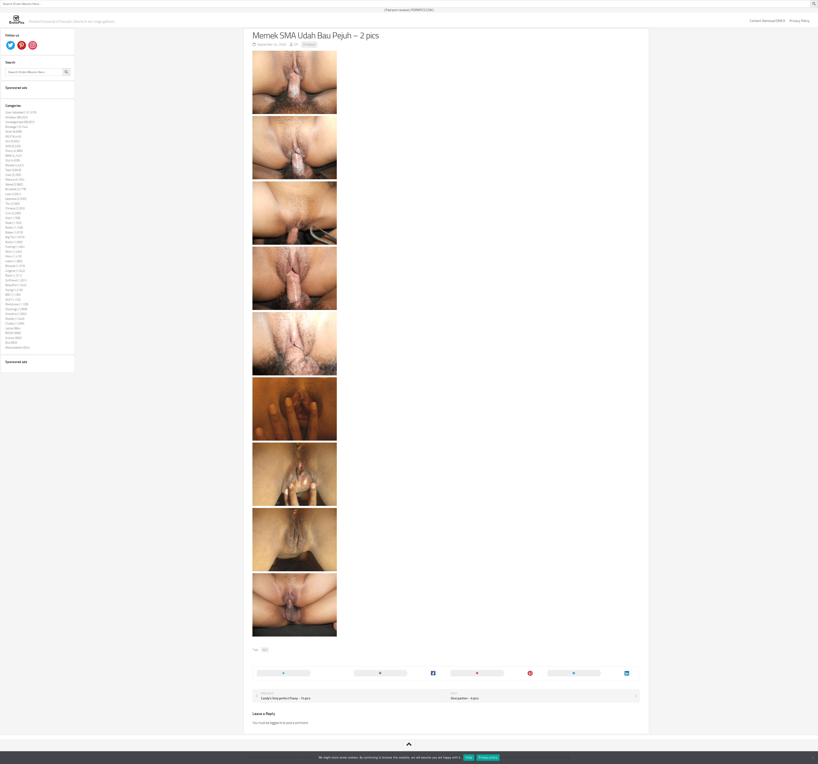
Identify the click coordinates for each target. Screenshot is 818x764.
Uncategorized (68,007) (20, 122)
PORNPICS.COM (422, 10)
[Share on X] (301, 673)
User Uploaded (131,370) (21, 112)
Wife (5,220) (13, 146)
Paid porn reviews (397, 10)
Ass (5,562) (12, 141)
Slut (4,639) (12, 160)
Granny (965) (13, 338)
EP (296, 44)
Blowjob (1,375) (15, 266)
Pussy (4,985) (14, 151)
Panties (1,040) (14, 319)
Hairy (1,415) (13, 256)
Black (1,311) (13, 275)
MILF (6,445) (13, 136)
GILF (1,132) (13, 299)
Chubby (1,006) (14, 323)
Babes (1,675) (14, 232)
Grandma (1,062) (16, 314)
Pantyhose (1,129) (16, 304)
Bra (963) (11, 342)
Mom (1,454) (13, 251)
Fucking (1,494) (14, 247)
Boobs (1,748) (14, 227)
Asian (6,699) (13, 131)
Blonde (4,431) (14, 165)
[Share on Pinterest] (494, 673)
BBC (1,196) (13, 295)
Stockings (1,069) (16, 309)
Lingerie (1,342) (15, 271)
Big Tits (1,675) (14, 237)
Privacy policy (488, 757)
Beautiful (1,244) (15, 285)
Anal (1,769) (12, 218)
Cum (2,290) (13, 213)
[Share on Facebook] (398, 673)
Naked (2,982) (14, 184)
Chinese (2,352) (15, 208)
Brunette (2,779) (15, 189)
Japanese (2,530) (15, 199)
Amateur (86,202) (16, 117)
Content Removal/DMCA (767, 21)
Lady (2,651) (13, 194)
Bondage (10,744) (16, 127)
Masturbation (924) (17, 347)
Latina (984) (12, 328)
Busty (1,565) (14, 242)
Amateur (309, 44)
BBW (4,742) (13, 156)
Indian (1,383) (13, 261)
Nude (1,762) (13, 223)
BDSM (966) (13, 333)
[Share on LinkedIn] (591, 673)
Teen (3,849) (13, 170)
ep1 (265, 649)
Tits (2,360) (12, 203)
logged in (276, 723)
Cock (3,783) (13, 175)
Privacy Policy (799, 21)
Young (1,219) (14, 290)
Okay (468, 757)
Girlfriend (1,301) (16, 280)
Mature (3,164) (14, 179)
